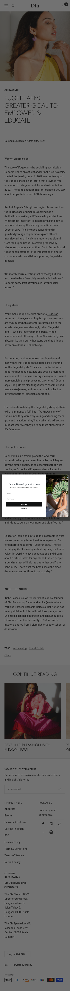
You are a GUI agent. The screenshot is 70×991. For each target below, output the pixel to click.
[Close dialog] (66, 476)
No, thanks (24, 508)
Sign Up (24, 504)
